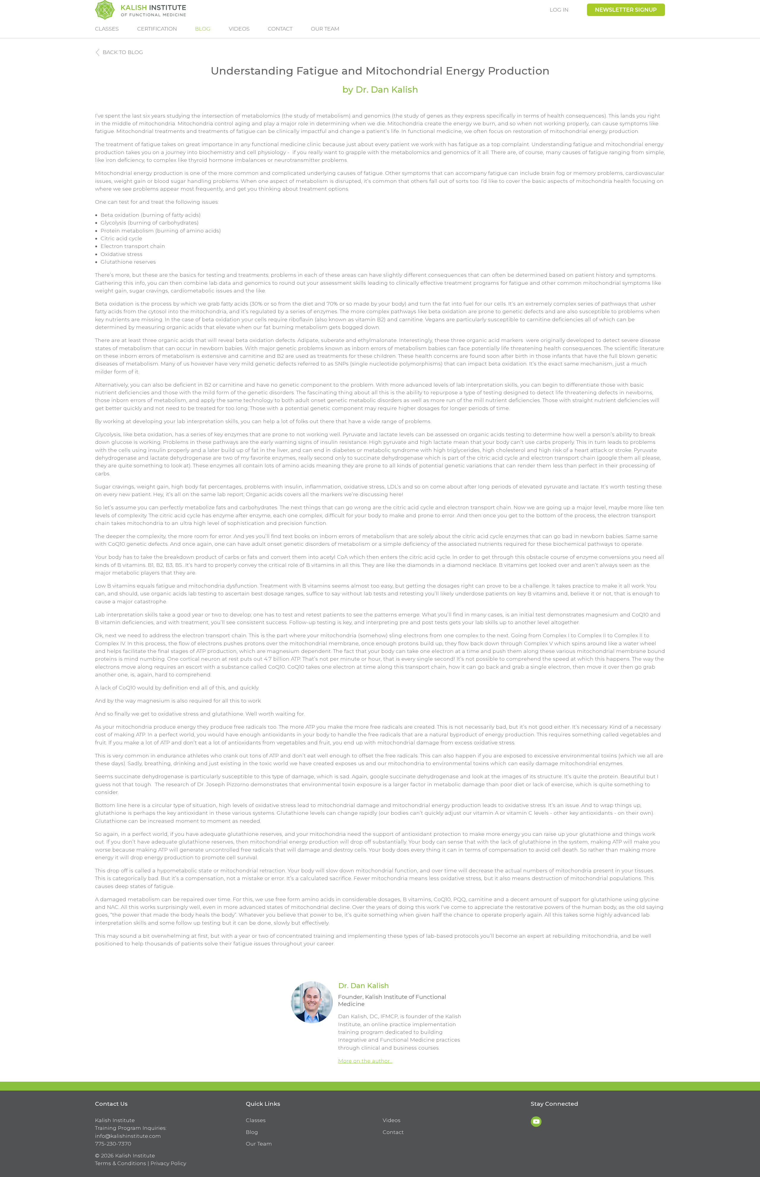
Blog (202, 29)
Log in (559, 10)
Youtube (536, 1121)
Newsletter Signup (626, 10)
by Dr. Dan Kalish (380, 89)
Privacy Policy (168, 1163)
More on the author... (365, 1061)
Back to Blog (123, 52)
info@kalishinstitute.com (128, 1136)
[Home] (140, 10)
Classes (107, 29)
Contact (280, 29)
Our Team (325, 29)
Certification (157, 29)
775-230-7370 (113, 1143)
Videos (239, 29)
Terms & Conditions (120, 1163)
